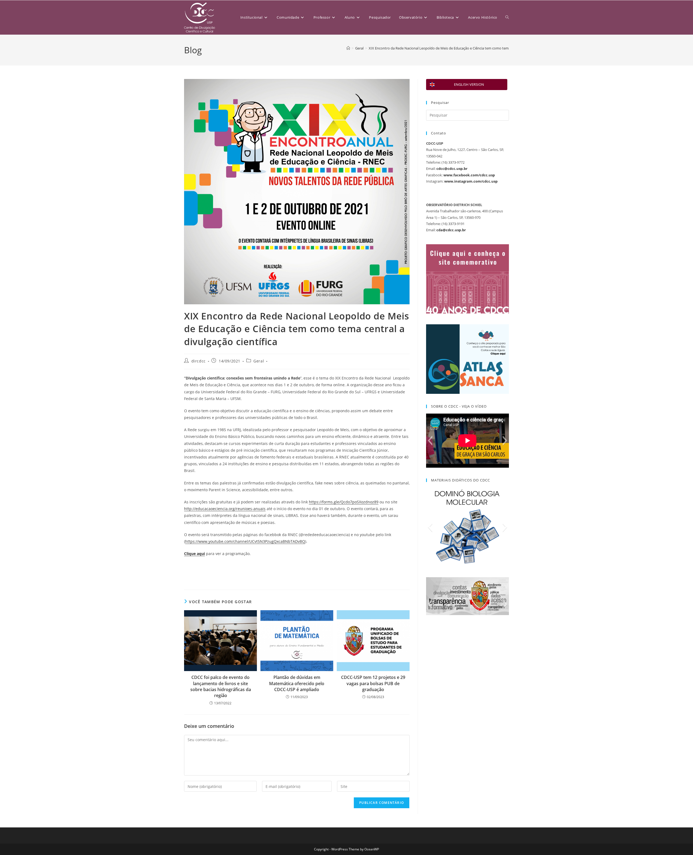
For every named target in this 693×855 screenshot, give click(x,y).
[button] (430, 440)
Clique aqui (194, 553)
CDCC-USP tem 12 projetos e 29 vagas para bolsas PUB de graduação (373, 683)
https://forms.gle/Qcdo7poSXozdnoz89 (343, 501)
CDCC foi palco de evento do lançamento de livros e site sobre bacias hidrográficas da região (220, 686)
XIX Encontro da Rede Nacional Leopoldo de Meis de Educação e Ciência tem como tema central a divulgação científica (463, 48)
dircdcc (198, 361)
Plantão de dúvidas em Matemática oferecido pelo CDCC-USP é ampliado (296, 683)
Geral (258, 361)
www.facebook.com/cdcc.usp (469, 175)
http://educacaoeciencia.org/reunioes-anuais (225, 508)
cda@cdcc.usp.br (451, 229)
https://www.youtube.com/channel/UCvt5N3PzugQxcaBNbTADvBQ (245, 541)
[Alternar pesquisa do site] (507, 17)
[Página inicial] (348, 48)
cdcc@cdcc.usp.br (452, 168)
